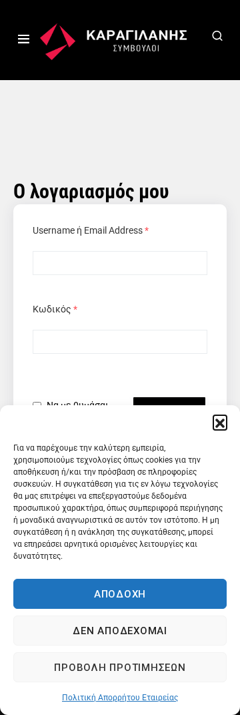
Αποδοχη (120, 594)
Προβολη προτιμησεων (119, 668)
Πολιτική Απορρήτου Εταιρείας (120, 697)
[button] (220, 422)
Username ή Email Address (91, 230)
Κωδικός (55, 309)
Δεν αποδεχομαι (120, 631)
